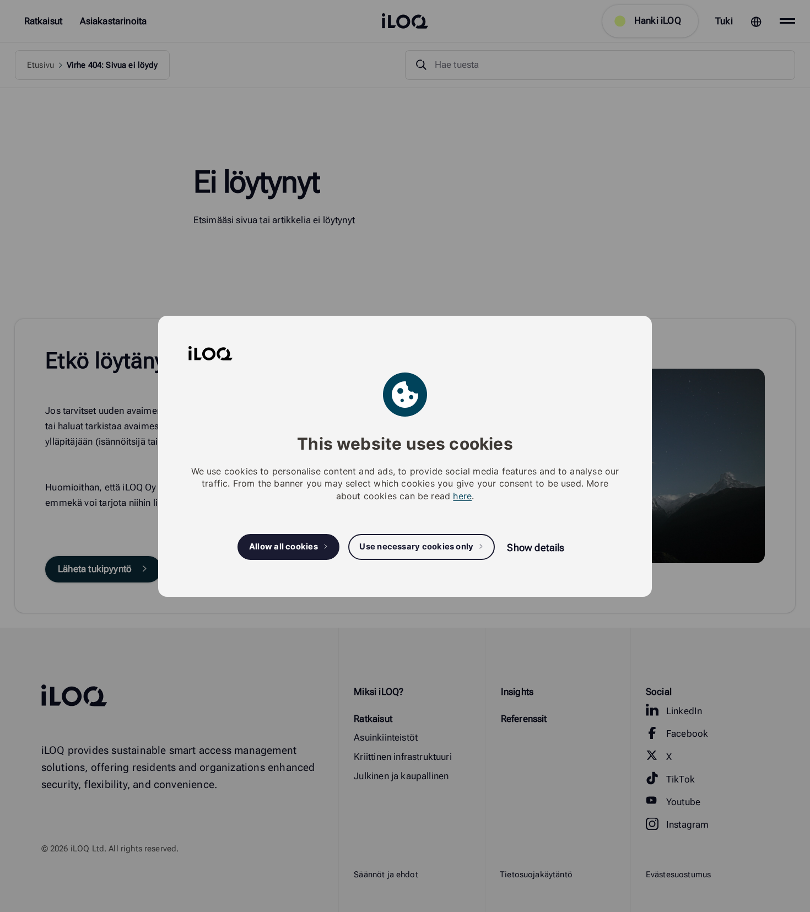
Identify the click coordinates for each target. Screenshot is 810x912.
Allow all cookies (283, 547)
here (462, 495)
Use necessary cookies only (416, 547)
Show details (535, 547)
